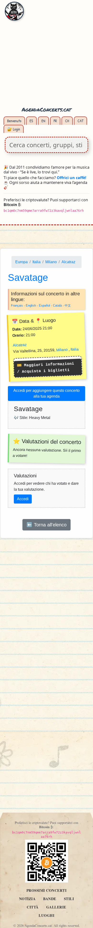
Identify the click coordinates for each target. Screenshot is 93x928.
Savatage (28, 277)
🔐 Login (13, 129)
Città (33, 907)
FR (55, 120)
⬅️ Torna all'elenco (46, 524)
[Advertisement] (46, 56)
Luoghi (46, 915)
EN (43, 120)
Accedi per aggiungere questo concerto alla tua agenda (46, 393)
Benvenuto (14, 120)
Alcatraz (68, 262)
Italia (36, 262)
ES (31, 120)
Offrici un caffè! (71, 177)
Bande (49, 898)
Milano (51, 262)
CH (67, 120)
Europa (21, 262)
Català (57, 305)
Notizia (27, 898)
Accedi (23, 499)
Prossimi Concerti (46, 890)
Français (17, 305)
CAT (80, 120)
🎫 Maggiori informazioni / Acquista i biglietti (45, 368)
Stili (69, 898)
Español (44, 305)
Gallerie (56, 907)
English (31, 305)
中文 (68, 305)
